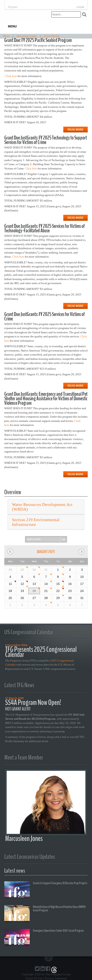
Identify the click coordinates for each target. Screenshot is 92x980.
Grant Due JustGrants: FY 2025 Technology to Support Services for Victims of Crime (45, 140)
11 (10, 584)
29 (22, 569)
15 (58, 584)
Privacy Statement (56, 978)
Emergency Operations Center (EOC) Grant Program (58, 930)
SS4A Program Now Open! (33, 702)
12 (22, 584)
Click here (11, 76)
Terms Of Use (33, 978)
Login (80, 7)
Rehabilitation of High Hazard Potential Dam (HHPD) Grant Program (59, 908)
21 (46, 591)
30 (34, 569)
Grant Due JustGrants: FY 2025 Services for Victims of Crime (44, 316)
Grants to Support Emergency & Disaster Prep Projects (60, 883)
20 (34, 591)
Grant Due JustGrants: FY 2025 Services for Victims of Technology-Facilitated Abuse (44, 228)
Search (84, 14)
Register (13, 7)
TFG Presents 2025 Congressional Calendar (41, 652)
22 (58, 591)
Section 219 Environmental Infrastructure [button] (35, 522)
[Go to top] (49, 959)
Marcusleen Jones (24, 838)
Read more (75, 129)
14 (46, 584)
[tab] (46, 507)
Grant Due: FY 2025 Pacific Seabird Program (38, 40)
